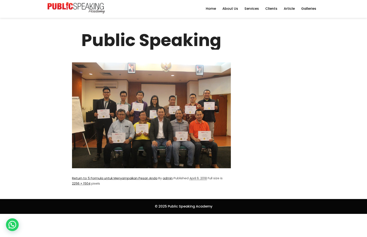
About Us (230, 8)
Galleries (308, 8)
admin (168, 178)
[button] (12, 224)
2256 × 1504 (81, 183)
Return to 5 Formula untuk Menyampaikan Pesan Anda (114, 178)
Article (289, 8)
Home (211, 8)
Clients (271, 8)
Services (251, 8)
